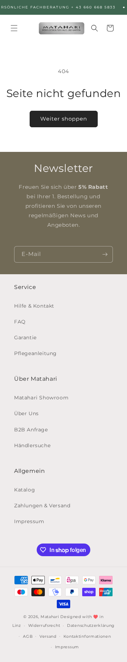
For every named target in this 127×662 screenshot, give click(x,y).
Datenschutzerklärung (91, 625)
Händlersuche (32, 445)
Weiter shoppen (63, 118)
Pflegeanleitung (35, 353)
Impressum (29, 521)
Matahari (50, 616)
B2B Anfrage (31, 429)
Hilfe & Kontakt (34, 306)
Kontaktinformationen (87, 636)
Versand (48, 636)
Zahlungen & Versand (42, 505)
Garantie (25, 337)
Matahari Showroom (41, 397)
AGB (27, 636)
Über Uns (26, 413)
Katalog (24, 490)
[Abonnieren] (105, 254)
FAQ (20, 322)
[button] (14, 28)
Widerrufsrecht (44, 625)
